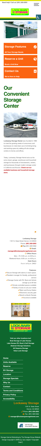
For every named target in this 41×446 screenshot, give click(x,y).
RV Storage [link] (8, 370)
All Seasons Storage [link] (20, 348)
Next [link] (35, 31)
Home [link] (5, 358)
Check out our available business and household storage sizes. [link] (19, 170)
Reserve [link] (7, 366)
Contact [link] (6, 386)
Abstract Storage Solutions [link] (20, 346)
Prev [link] (6, 31)
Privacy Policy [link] (9, 394)
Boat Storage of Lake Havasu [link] (20, 341)
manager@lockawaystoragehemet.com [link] (22, 251)
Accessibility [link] (9, 398)
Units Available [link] (10, 362)
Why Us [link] (6, 382)
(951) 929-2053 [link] (31, 243)
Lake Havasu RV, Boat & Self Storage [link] (20, 343)
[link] (38, 17)
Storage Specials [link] (10, 378)
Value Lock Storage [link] (20, 351)
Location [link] (7, 374)
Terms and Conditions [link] (13, 390)
